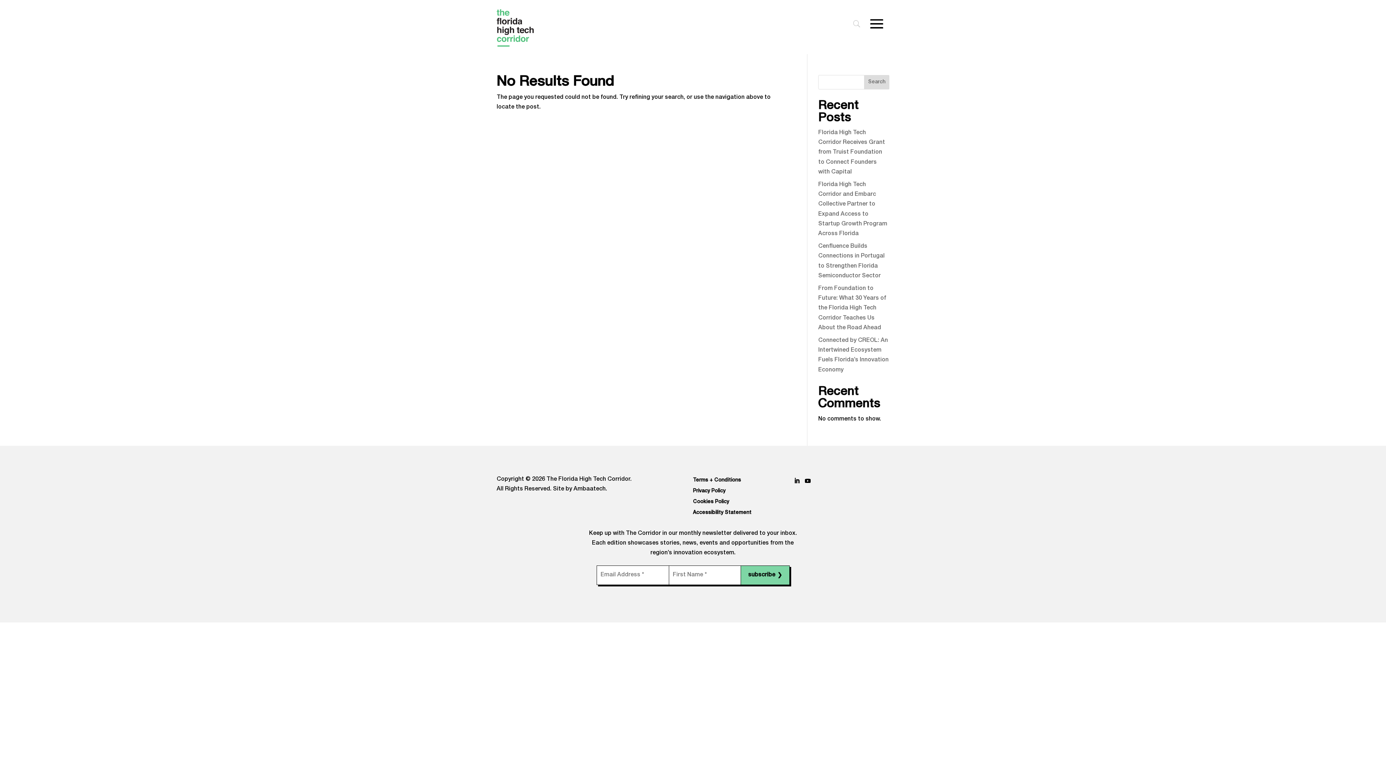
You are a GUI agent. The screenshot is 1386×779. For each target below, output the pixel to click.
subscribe (765, 575)
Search (876, 82)
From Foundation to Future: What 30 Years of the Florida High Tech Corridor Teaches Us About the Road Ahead (852, 308)
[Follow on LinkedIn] (797, 481)
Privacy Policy (709, 491)
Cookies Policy (711, 502)
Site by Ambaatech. (580, 489)
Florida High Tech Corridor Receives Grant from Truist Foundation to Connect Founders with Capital (851, 152)
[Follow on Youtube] (808, 481)
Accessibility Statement (722, 512)
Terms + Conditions (717, 480)
